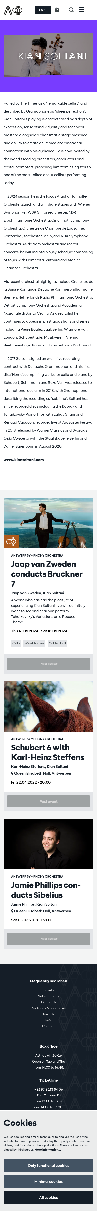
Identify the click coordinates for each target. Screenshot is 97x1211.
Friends (48, 1014)
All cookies (48, 1197)
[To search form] (74, 10)
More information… (48, 1149)
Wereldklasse (34, 643)
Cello (16, 643)
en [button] (41, 10)
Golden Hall (57, 643)
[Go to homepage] (13, 10)
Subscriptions (48, 996)
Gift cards (48, 1002)
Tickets (48, 990)
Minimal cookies (48, 1181)
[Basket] (59, 10)
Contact (48, 1026)
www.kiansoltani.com (24, 459)
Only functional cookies (48, 1165)
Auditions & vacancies (49, 1008)
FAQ (48, 1020)
